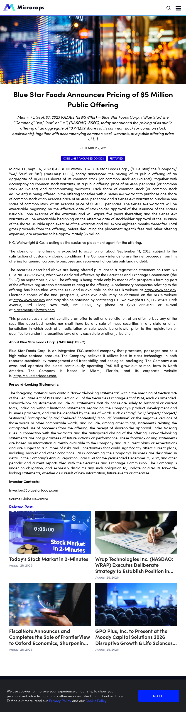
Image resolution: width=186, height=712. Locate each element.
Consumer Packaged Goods (83, 158)
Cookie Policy (96, 700)
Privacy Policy (60, 700)
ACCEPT (159, 695)
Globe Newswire (34, 498)
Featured (116, 158)
